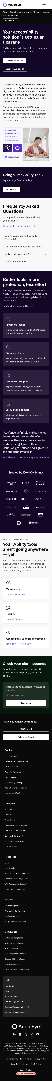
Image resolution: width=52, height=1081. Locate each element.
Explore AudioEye (14, 60)
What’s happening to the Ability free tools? (21, 238)
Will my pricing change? (17, 254)
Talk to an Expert (26, 737)
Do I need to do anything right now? (23, 246)
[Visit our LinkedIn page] (14, 1034)
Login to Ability (13, 69)
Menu (44, 5)
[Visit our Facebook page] (31, 1034)
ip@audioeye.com (29, 1053)
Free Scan (26, 703)
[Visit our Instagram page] (20, 1034)
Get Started (11, 189)
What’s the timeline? (15, 261)
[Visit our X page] (26, 1034)
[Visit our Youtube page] (37, 1034)
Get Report (9, 20)
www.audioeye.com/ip (37, 1051)
